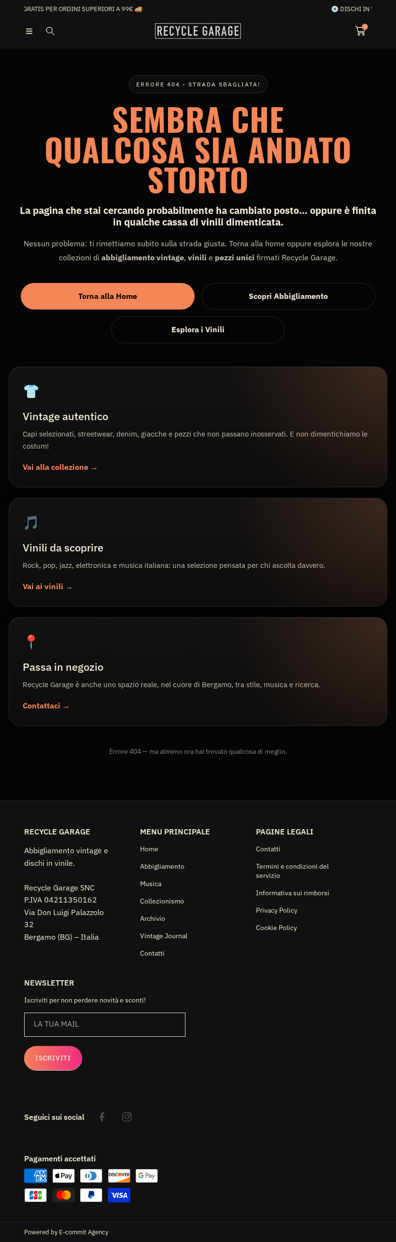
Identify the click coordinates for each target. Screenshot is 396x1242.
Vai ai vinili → (48, 586)
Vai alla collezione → (60, 467)
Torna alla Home (107, 296)
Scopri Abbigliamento (288, 296)
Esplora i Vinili (198, 329)
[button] (29, 31)
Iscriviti (53, 1058)
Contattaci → (46, 705)
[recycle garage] (198, 31)
